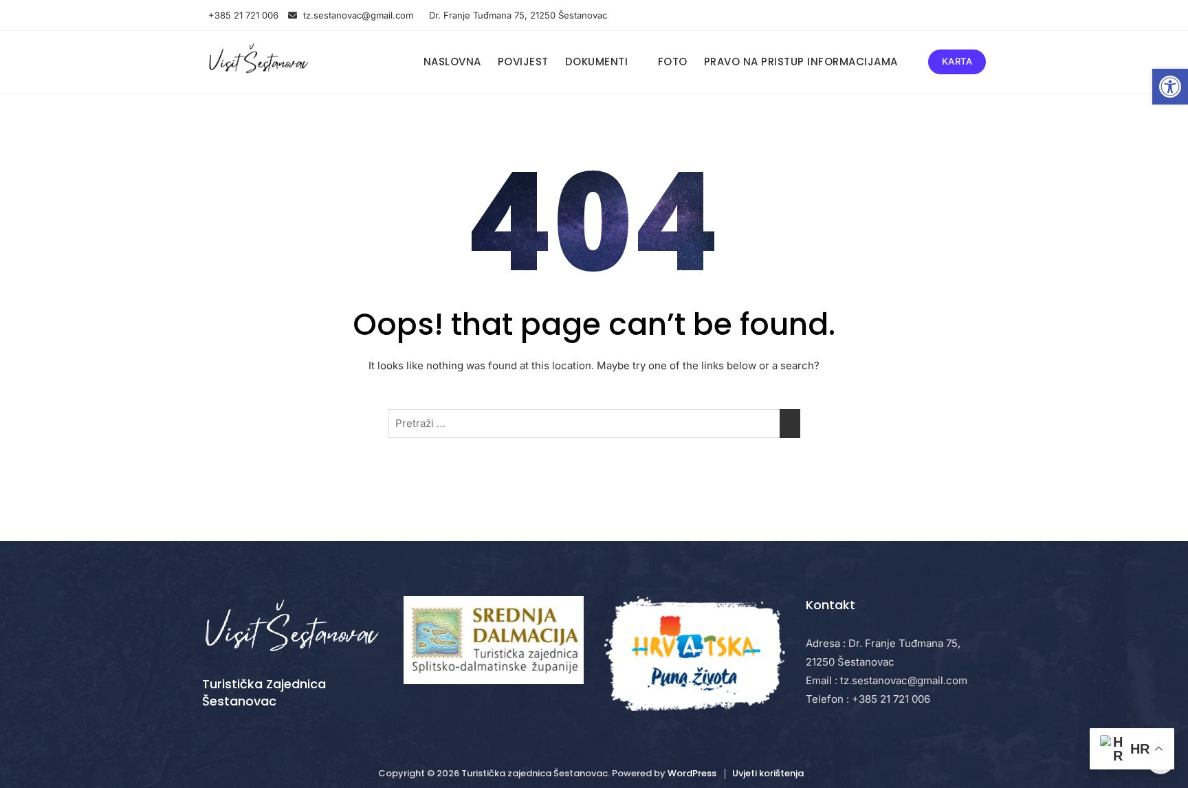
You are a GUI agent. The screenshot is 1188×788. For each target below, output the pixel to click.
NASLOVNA (452, 61)
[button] (1170, 87)
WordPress (692, 773)
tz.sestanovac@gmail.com (358, 15)
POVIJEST (523, 61)
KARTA (957, 61)
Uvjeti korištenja (768, 773)
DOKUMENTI (596, 61)
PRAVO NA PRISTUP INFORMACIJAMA (801, 61)
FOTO (673, 61)
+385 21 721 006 (242, 15)
